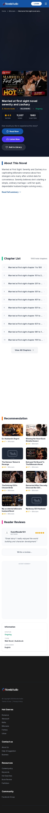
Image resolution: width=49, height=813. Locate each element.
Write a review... (24, 552)
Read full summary (10, 192)
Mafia (4, 722)
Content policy (7, 768)
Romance (5, 715)
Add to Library (15, 147)
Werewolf (5, 719)
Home (4, 11)
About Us (5, 747)
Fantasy (5, 730)
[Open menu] (45, 3)
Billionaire (12, 11)
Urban (4, 733)
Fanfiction (5, 783)
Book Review (7, 779)
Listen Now (15, 139)
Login (36, 4)
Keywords (5, 772)
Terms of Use (6, 701)
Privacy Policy (18, 701)
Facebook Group (8, 797)
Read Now (14, 131)
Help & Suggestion (9, 751)
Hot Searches (7, 776)
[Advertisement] (24, 41)
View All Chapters (23, 350)
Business (5, 755)
